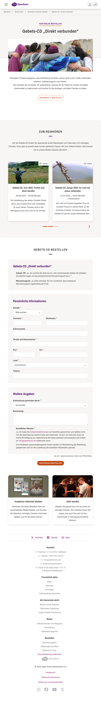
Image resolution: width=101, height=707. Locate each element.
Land (15, 360)
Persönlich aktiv (50, 577)
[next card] (89, 226)
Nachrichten (19, 12)
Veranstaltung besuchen (49, 593)
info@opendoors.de (27, 441)
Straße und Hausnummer (24, 339)
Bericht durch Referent (49, 604)
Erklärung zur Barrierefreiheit (50, 682)
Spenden (49, 585)
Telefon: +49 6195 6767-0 (52, 556)
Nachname (51, 318)
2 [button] (50, 226)
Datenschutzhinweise (39, 432)
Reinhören (44, 98)
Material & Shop (50, 650)
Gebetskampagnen (49, 631)
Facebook (46, 689)
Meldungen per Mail (49, 646)
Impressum (50, 672)
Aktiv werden (72, 501)
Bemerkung (18, 411)
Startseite (7, 12)
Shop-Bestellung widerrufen (49, 654)
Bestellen (57, 98)
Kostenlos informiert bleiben (38, 12)
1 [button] (45, 226)
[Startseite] (20, 4)
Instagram (38, 689)
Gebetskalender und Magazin (49, 623)
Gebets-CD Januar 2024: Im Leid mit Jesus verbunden (72, 189)
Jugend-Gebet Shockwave (49, 612)
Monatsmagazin (49, 642)
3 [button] (55, 226)
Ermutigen (49, 589)
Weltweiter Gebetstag (49, 608)
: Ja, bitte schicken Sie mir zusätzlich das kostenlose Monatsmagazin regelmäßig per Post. (46, 282)
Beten (49, 582)
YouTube (54, 689)
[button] (37, 537)
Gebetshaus (49, 627)
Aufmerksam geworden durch (26, 400)
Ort (40, 350)
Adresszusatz (19, 329)
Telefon (16, 371)
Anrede (16, 308)
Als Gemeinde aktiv (49, 600)
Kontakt (50, 547)
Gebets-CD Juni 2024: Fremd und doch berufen (28, 189)
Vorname (17, 318)
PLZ (15, 350)
